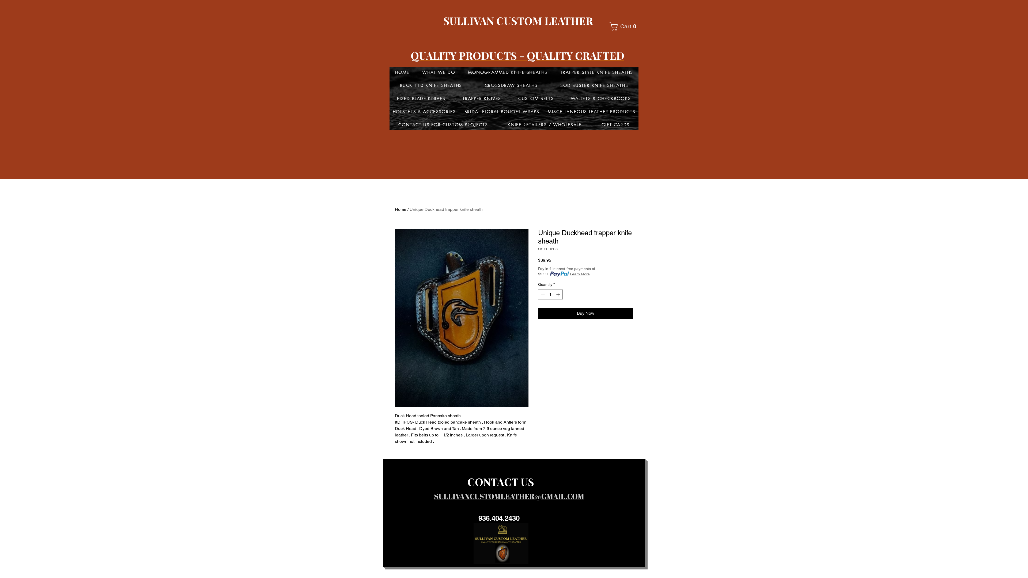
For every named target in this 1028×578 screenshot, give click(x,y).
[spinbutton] (550, 294)
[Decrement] (542, 294)
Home (400, 209)
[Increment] (558, 294)
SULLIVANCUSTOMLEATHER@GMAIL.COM (509, 496)
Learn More (580, 274)
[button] (625, 26)
